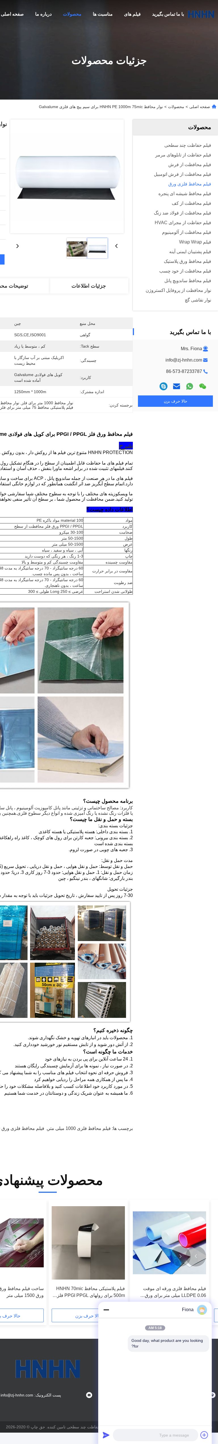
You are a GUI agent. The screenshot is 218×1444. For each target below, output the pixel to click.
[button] (196, 1256)
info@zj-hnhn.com (183, 360)
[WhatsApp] (189, 386)
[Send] (106, 1435)
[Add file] (204, 1435)
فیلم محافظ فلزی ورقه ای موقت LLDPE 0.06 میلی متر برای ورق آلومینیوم (174, 1292)
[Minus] (106, 1309)
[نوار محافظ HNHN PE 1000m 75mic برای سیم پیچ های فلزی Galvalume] (67, 176)
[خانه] (201, 14)
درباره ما (43, 14)
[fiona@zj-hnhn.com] (163, 386)
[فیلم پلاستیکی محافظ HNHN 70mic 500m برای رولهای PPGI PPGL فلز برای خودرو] (88, 1242)
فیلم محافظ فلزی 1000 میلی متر (79, 1128)
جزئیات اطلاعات (89, 286)
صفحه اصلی (12, 14)
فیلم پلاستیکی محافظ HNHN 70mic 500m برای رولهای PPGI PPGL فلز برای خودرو (90, 1292)
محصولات (72, 14)
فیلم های (132, 14)
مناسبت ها (103, 14)
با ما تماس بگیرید (168, 14)
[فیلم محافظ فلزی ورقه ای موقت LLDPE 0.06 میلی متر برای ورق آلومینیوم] (169, 1242)
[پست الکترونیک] (176, 386)
